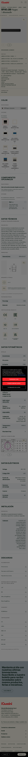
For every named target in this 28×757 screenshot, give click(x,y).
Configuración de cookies (14, 387)
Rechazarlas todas (14, 379)
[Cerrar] (25, 368)
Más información (21, 375)
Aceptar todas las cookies (14, 383)
